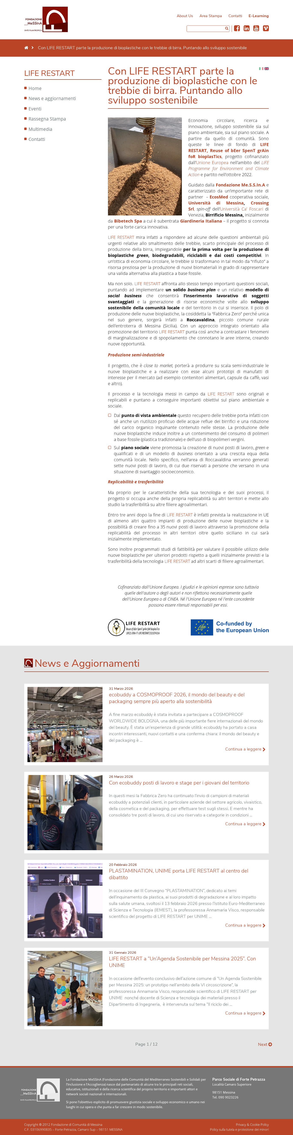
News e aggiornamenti (52, 98)
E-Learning (259, 15)
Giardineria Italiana (201, 221)
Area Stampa (210, 15)
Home (35, 88)
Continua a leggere (244, 749)
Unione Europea (212, 162)
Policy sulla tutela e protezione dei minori (239, 1129)
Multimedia (40, 129)
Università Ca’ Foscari (241, 209)
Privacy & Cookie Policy (252, 1124)
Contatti (235, 15)
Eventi (35, 109)
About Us (185, 15)
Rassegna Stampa (47, 119)
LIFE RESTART (121, 237)
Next (263, 1044)
